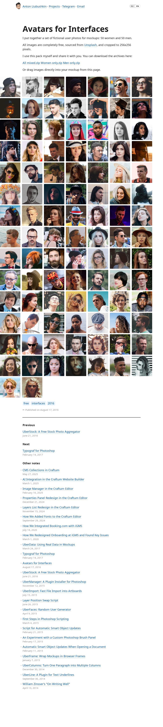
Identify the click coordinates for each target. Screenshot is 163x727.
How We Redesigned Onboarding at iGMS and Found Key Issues (66, 535)
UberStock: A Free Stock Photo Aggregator (51, 431)
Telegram (68, 6)
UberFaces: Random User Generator (47, 609)
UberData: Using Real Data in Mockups (49, 544)
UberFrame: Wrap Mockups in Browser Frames (54, 656)
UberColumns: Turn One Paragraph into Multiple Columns (62, 665)
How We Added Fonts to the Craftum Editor (52, 516)
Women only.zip (51, 63)
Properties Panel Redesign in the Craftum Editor (55, 498)
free (26, 403)
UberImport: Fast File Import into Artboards (52, 591)
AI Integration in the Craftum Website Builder (53, 479)
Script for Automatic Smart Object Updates (52, 628)
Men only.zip (71, 63)
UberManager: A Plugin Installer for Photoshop (54, 582)
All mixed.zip (31, 63)
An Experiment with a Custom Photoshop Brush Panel (59, 637)
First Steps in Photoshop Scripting (46, 619)
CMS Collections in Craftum (41, 470)
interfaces (38, 403)
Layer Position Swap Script (40, 600)
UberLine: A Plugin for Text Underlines (48, 675)
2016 (51, 403)
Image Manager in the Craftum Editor (48, 489)
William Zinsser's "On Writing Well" (46, 684)
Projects (54, 6)
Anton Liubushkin (34, 6)
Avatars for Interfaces (37, 563)
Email (81, 6)
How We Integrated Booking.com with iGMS (52, 526)
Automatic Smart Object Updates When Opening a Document (64, 647)
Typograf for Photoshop (39, 451)
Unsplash (90, 45)
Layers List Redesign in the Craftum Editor (51, 507)
